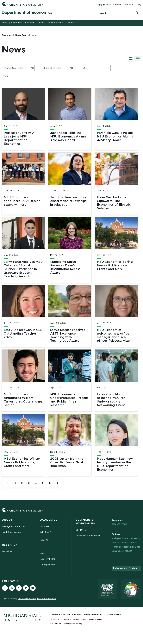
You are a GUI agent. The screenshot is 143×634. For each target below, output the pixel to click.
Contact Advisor (112, 5)
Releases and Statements (127, 568)
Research (29, 23)
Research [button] (10, 545)
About (5, 23)
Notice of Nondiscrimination (91, 619)
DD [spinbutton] (9, 68)
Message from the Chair (14, 527)
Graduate (44, 527)
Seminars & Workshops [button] (85, 522)
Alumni (41, 23)
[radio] (130, 58)
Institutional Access (11, 532)
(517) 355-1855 (62, 619)
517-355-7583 (119, 524)
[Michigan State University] (22, 4)
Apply (99, 5)
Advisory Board (47, 559)
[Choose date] (32, 68)
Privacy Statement (92, 615)
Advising (44, 540)
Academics (16, 23)
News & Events (55, 23)
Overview (7, 551)
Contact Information (60, 615)
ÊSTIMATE (81, 530)
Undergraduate (47, 565)
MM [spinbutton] (5, 68)
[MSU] (71, 513)
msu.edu (76, 619)
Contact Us (71, 23)
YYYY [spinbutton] (14, 68)
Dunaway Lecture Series (88, 536)
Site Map (76, 615)
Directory (128, 5)
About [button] (7, 520)
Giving (138, 5)
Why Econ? (45, 532)
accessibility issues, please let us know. (37, 599)
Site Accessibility (112, 615)
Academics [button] (48, 520)
